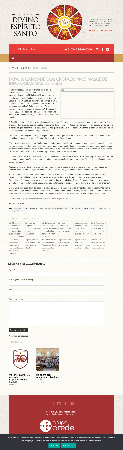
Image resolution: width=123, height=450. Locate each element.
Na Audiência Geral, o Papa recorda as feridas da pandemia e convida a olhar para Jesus (49, 245)
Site (10, 289)
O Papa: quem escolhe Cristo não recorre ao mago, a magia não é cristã (98, 243)
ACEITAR (54, 445)
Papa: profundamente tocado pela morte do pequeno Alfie (44, 198)
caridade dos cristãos (21, 208)
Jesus (41, 208)
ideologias (33, 208)
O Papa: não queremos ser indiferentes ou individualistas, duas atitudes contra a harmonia (16, 246)
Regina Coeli (102, 208)
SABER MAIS (69, 445)
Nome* (12, 270)
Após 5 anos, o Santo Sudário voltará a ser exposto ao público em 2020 (82, 243)
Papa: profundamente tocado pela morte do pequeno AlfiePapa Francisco (70, 208)
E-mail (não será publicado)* (21, 280)
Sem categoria (19, 68)
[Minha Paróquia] (57, 426)
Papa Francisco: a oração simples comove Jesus (64, 242)
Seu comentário (16, 299)
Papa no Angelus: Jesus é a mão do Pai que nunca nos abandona (33, 243)
